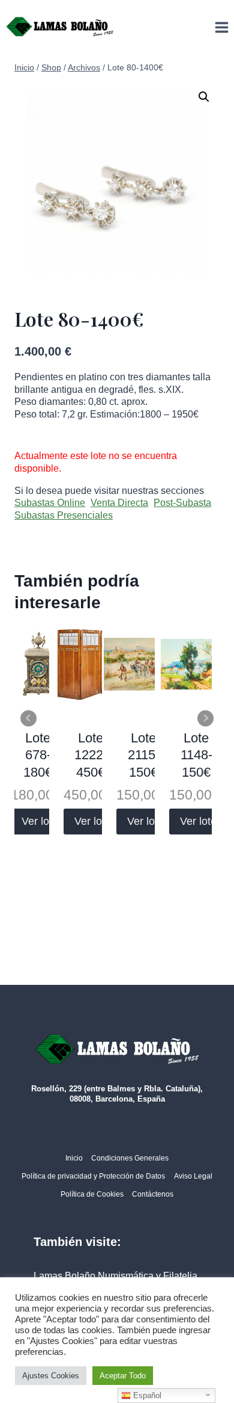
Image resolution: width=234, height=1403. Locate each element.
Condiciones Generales (130, 1158)
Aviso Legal (193, 1176)
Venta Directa (119, 503)
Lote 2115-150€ (144, 755)
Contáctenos (152, 1194)
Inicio (74, 1158)
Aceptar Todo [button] (123, 1375)
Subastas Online (49, 503)
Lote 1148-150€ (196, 755)
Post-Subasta (182, 503)
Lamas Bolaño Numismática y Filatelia (115, 1276)
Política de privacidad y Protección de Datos (93, 1176)
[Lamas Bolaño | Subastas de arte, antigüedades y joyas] (60, 27)
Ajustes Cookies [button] (50, 1375)
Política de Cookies (92, 1194)
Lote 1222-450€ (90, 755)
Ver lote (40, 821)
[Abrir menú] (221, 27)
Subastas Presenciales (63, 515)
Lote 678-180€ (37, 755)
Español (146, 1395)
